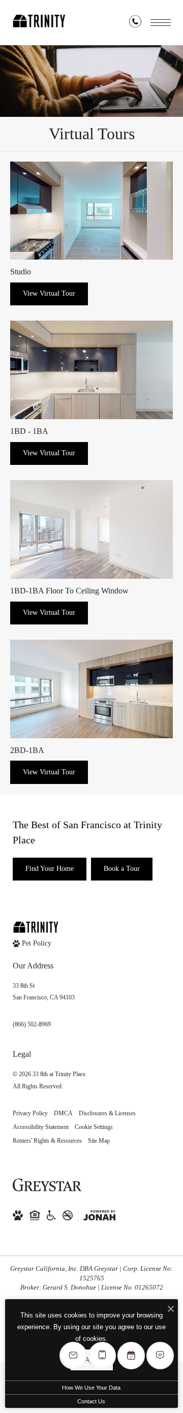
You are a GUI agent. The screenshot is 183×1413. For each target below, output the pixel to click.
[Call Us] (135, 23)
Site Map (99, 1140)
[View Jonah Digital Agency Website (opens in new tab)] (99, 1215)
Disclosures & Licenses (107, 1113)
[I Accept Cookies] (171, 1309)
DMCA (63, 1113)
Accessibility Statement (41, 1127)
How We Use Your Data (91, 1388)
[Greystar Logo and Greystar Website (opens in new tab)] (47, 1184)
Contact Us (91, 1401)
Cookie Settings (94, 1127)
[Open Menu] (160, 22)
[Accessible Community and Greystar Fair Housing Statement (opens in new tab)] (51, 1215)
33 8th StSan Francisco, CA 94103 (44, 991)
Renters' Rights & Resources (47, 1140)
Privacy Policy (30, 1113)
